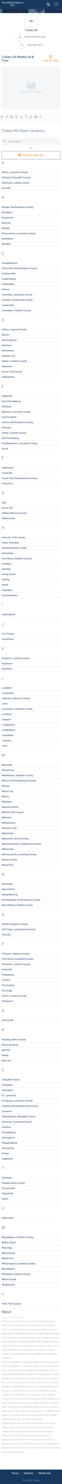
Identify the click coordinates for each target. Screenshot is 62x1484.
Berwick (6, 222)
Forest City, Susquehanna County (20, 478)
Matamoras (8, 770)
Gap (4, 502)
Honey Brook (9, 574)
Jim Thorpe (8, 633)
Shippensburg (9, 1142)
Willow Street (9, 1279)
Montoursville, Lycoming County (19, 854)
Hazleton (7, 563)
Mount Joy (7, 791)
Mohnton (7, 817)
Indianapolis (8, 614)
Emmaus (6, 427)
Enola (5, 448)
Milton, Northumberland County (19, 780)
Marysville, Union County (15, 838)
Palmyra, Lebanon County (16, 953)
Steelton (6, 1127)
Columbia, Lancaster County (17, 294)
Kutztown (7, 668)
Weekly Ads (45, 1473)
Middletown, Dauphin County (17, 775)
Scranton (7, 1111)
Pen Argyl (7, 990)
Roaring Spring (10, 1044)
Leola (5, 703)
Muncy (5, 796)
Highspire (7, 590)
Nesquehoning (9, 894)
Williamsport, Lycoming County (18, 1263)
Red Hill (6, 1050)
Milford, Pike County (13, 812)
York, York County (11, 1303)
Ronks (5, 1055)
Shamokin (7, 1085)
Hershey (6, 569)
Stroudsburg (8, 1132)
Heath (5, 584)
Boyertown (7, 217)
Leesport (6, 719)
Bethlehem (7, 238)
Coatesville (8, 305)
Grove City (7, 507)
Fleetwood (7, 467)
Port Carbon (8, 985)
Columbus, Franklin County (16, 310)
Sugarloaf (7, 1158)
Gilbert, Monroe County (14, 513)
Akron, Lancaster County (15, 172)
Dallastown (8, 350)
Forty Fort (7, 483)
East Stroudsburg (11, 401)
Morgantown (9, 822)
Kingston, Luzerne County (15, 658)
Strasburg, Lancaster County (17, 1100)
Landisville (8, 693)
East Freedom (9, 417)
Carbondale (8, 284)
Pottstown (7, 1001)
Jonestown (8, 639)
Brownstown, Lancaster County (19, 233)
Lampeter (7, 687)
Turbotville (7, 1193)
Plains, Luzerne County (14, 995)
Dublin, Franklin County (14, 361)
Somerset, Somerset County (17, 1121)
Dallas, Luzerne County (14, 329)
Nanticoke (7, 884)
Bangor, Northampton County (17, 207)
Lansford (7, 714)
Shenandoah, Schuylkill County (18, 1116)
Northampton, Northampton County (21, 899)
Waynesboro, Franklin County (17, 1237)
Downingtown (9, 340)
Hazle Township (10, 542)
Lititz (4, 745)
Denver (5, 334)
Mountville (7, 865)
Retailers (28, 1473)
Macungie (7, 764)
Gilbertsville (8, 518)
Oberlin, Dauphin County (15, 924)
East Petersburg (10, 438)
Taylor (5, 1198)
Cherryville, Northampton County (19, 268)
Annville (6, 188)
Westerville (8, 1258)
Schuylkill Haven (11, 1079)
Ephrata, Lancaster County (16, 411)
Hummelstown (10, 595)
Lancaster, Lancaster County (17, 708)
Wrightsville (8, 1284)
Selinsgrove (8, 1137)
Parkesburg (8, 974)
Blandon (6, 244)
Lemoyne (7, 740)
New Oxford (8, 889)
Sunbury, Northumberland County (20, 1106)
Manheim (7, 801)
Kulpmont (7, 663)
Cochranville (8, 273)
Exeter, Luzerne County (14, 432)
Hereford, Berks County (14, 548)
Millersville (8, 849)
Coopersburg (9, 278)
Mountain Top (9, 828)
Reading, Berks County (14, 1039)
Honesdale (7, 553)
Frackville (7, 473)
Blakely (6, 228)
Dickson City (8, 355)
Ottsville (6, 934)
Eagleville (7, 396)
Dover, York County (12, 371)
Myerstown (8, 833)
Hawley (6, 579)
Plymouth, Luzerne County (16, 964)
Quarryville (8, 1020)
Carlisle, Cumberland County (17, 299)
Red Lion (6, 1060)
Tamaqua (7, 1177)
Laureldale (7, 735)
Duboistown (8, 377)
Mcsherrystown (10, 807)
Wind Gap (7, 1247)
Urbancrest (8, 1217)
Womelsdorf (8, 1268)
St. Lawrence (9, 1095)
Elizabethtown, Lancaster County (20, 443)
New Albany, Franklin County (17, 905)
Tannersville (8, 1188)
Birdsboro (7, 212)
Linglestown (8, 724)
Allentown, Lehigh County (15, 182)
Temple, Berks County (13, 1183)
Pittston (6, 980)
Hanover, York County (13, 537)
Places (15, 1473)
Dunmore (7, 345)
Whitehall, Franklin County (16, 1274)
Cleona (5, 289)
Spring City (8, 1148)
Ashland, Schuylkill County (16, 177)
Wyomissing (8, 1253)
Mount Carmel (9, 859)
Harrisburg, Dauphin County (17, 558)
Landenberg (8, 730)
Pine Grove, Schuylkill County (17, 959)
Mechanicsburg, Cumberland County (21, 843)
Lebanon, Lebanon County (16, 698)
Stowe (5, 1153)
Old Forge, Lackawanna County (18, 929)
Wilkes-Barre (9, 1242)
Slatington (7, 1090)
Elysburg (6, 406)
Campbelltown (10, 263)
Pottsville (7, 969)
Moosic (6, 785)
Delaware (7, 366)
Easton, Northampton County (17, 422)
